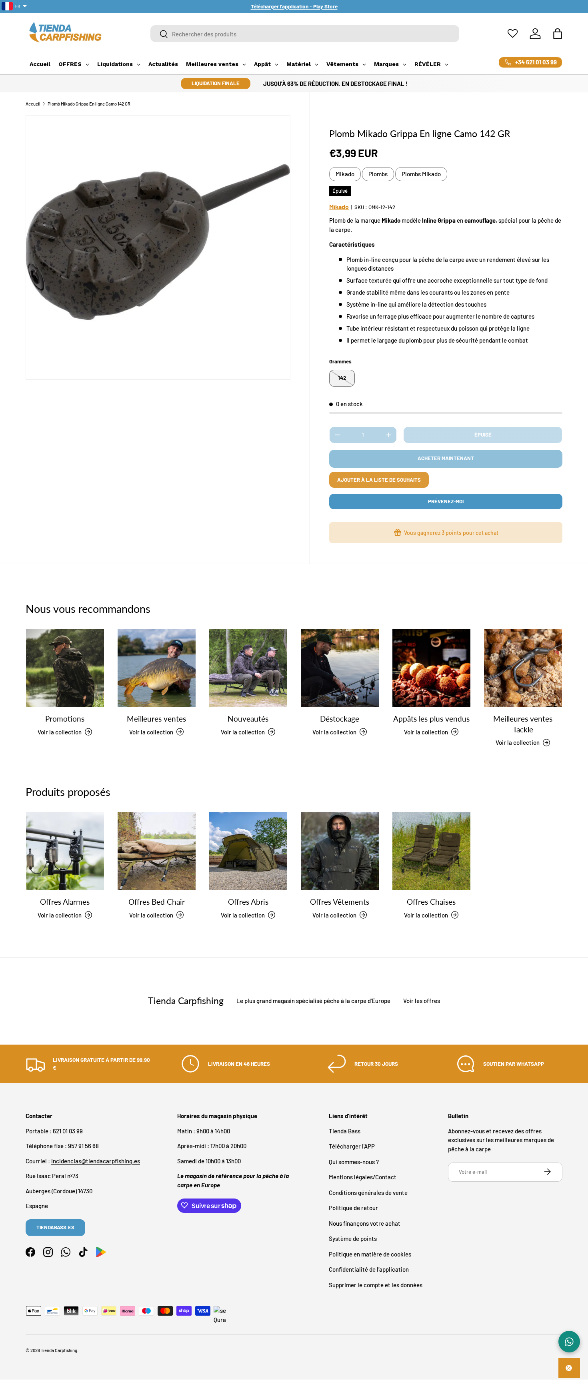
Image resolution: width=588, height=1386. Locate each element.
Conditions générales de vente (368, 1192)
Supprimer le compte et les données (375, 1284)
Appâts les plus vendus (431, 718)
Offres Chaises (431, 901)
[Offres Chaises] (431, 851)
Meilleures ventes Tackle (522, 724)
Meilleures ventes (156, 718)
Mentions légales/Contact (362, 1177)
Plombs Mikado (421, 173)
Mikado (345, 173)
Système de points (353, 1238)
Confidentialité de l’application (369, 1269)
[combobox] (305, 34)
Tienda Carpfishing (59, 1350)
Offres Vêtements (339, 901)
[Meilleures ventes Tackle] (523, 668)
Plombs (378, 173)
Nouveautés (248, 718)
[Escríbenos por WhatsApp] (569, 1341)
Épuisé (483, 434)
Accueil (33, 103)
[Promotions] (65, 668)
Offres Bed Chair (156, 901)
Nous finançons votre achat (364, 1222)
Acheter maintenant (446, 458)
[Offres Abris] (248, 851)
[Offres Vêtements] (340, 851)
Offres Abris (248, 901)
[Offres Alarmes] (65, 851)
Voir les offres (421, 1001)
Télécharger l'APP (352, 1146)
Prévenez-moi (446, 501)
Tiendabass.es (55, 1227)
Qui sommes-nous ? (354, 1161)
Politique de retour (353, 1207)
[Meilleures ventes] (157, 668)
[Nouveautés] (248, 668)
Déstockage (339, 718)
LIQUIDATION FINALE (216, 83)
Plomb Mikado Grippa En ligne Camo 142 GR (89, 103)
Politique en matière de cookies (370, 1253)
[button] (557, 33)
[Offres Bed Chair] (157, 851)
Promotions (64, 718)
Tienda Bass (344, 1130)
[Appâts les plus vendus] (431, 668)
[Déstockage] (340, 668)
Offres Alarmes (65, 901)
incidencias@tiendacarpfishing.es (95, 1160)
